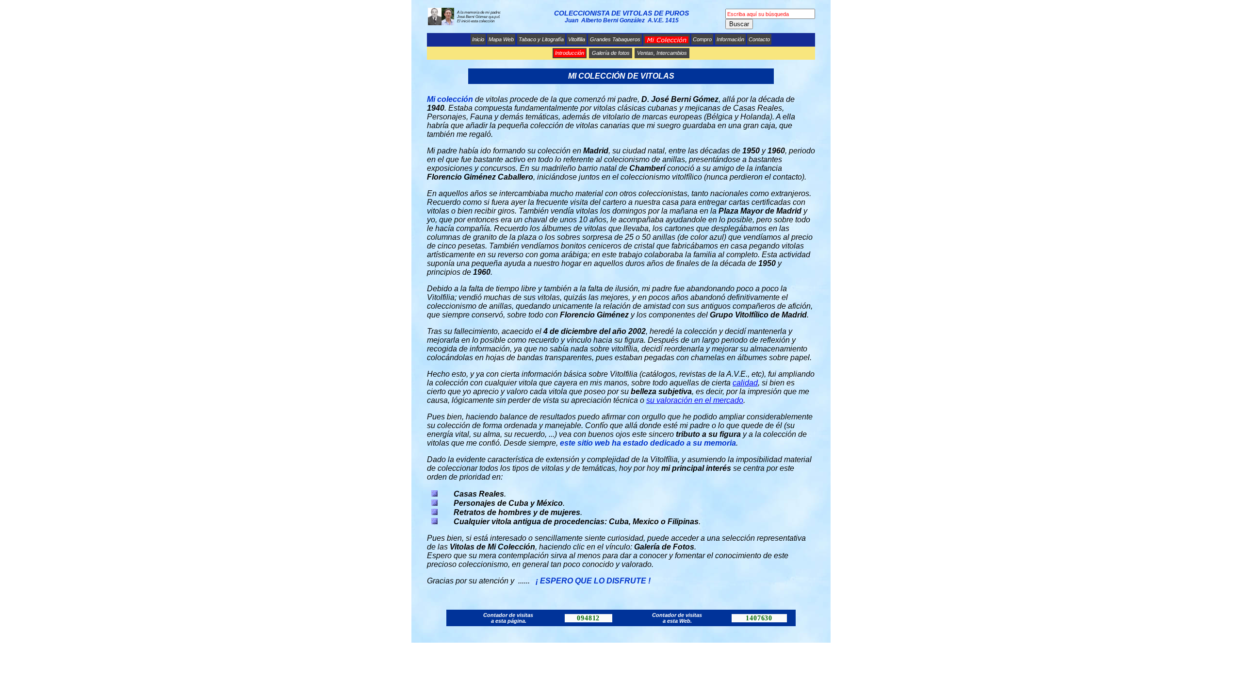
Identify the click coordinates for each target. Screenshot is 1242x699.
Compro (702, 39)
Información (730, 39)
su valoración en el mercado (694, 400)
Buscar (739, 24)
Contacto (759, 39)
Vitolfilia (576, 39)
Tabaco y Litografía (541, 39)
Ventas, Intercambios (662, 53)
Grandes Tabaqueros (615, 39)
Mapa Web (501, 39)
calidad (745, 383)
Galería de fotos (611, 53)
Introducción (569, 53)
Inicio (478, 39)
